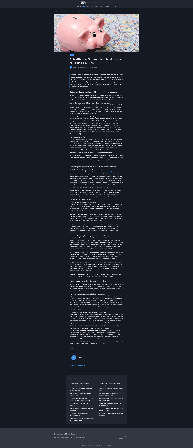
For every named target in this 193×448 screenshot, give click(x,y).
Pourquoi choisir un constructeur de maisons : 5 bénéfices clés (82, 394)
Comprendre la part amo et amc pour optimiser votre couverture (108, 394)
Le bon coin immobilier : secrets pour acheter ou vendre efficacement (82, 419)
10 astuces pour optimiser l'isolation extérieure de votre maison (79, 384)
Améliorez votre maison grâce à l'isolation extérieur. (81, 404)
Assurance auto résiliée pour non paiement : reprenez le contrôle (81, 389)
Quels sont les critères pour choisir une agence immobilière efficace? (111, 409)
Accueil (79, 6)
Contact (121, 438)
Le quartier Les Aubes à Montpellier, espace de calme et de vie (111, 414)
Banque (96, 6)
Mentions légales (123, 436)
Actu (83, 6)
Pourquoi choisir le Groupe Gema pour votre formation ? (81, 409)
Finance (107, 6)
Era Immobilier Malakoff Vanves (99, 3)
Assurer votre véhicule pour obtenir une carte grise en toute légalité (111, 399)
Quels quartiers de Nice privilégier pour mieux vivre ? (109, 384)
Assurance (89, 6)
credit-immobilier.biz (98, 162)
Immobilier (113, 6)
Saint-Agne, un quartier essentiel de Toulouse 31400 (111, 389)
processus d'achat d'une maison (109, 172)
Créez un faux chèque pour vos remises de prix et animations (110, 404)
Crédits (101, 6)
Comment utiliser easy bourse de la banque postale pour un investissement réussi (81, 399)
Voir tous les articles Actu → (77, 365)
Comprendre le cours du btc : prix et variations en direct (79, 414)
